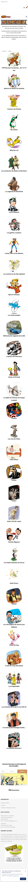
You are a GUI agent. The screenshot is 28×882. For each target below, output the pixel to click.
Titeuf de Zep (14, 645)
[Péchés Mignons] (14, 534)
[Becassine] (14, 121)
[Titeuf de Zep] (14, 637)
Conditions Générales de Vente (8, 808)
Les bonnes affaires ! (14, 748)
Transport (3, 805)
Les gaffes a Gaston (14, 233)
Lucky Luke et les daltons (14, 253)
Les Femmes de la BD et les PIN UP (14, 707)
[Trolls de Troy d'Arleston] (14, 657)
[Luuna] (14, 492)
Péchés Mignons (14, 542)
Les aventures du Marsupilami (14, 274)
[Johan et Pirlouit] (14, 369)
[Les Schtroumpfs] (14, 307)
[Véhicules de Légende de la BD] (14, 328)
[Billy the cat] (14, 142)
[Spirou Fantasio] (14, 286)
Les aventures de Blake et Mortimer (14, 171)
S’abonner (22, 771)
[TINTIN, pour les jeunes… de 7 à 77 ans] (14, 60)
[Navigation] (26, 17)
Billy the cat (14, 150)
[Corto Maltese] (14, 204)
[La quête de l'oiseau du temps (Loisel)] (14, 389)
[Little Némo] (14, 451)
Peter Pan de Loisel (14, 521)
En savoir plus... (16, 875)
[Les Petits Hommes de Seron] (14, 554)
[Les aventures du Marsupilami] (14, 266)
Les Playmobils (14, 686)
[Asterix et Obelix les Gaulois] (14, 80)
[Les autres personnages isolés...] (14, 719)
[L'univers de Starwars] (14, 348)
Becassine (14, 129)
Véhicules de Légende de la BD (14, 336)
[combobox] (8, 1)
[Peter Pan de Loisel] (14, 513)
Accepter (23, 878)
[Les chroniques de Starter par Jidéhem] (14, 616)
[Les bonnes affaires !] (14, 740)
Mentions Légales (5, 803)
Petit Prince (14, 583)
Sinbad (14, 604)
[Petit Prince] (14, 575)
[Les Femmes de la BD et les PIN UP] (14, 699)
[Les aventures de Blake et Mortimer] (14, 163)
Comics (14, 418)
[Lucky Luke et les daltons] (14, 245)
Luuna (14, 501)
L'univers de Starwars (14, 356)
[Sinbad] (14, 596)
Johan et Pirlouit (14, 377)
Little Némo (14, 459)
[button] (26, 7)
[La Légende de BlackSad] (14, 183)
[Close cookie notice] (25, 871)
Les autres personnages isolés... (14, 727)
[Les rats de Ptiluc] (14, 431)
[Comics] (14, 410)
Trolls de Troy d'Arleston (14, 665)
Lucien (14, 480)
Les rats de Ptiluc (14, 439)
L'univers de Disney (14, 109)
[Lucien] (14, 472)
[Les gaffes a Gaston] (14, 224)
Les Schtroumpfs (14, 315)
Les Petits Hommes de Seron (14, 562)
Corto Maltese (14, 212)
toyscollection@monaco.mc (10, 821)
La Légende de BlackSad (14, 191)
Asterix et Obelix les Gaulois (14, 88)
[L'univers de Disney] (14, 101)
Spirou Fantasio (14, 294)
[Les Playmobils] (14, 678)
